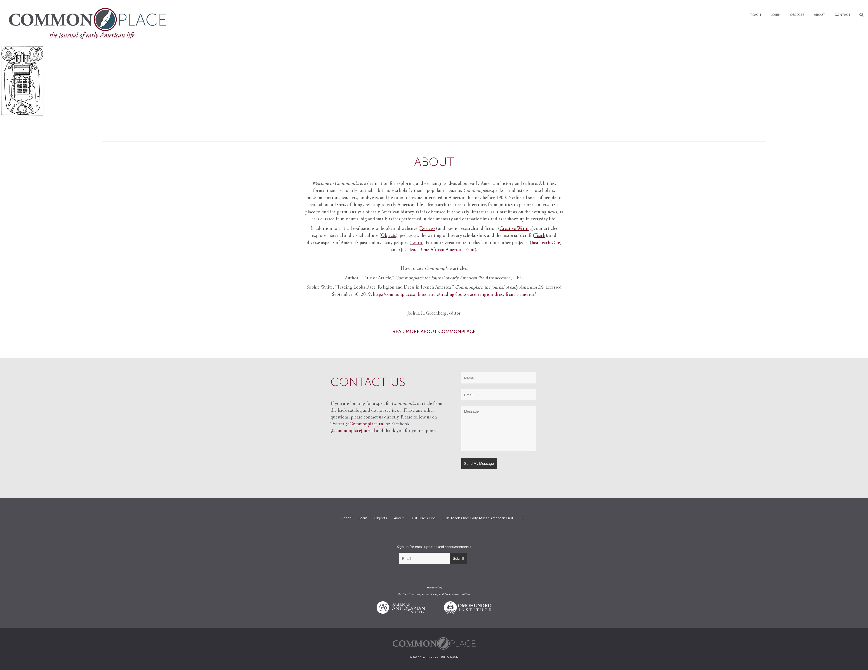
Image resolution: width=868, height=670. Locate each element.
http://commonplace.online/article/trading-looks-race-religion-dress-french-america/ (454, 294)
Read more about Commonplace (434, 331)
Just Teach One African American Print (438, 250)
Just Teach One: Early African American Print (478, 518)
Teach (755, 15)
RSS (523, 518)
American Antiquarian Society (420, 594)
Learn (775, 15)
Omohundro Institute (457, 594)
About (819, 15)
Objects (797, 15)
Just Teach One (545, 243)
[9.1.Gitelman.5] (434, 80)
